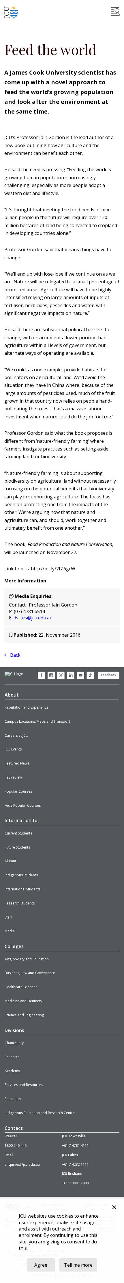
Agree (40, 1265)
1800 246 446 (16, 1145)
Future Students (17, 847)
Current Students (18, 833)
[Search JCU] (115, 11)
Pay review (13, 777)
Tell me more (78, 1265)
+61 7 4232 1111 (75, 1164)
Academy (12, 1070)
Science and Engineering (24, 1015)
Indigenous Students (21, 875)
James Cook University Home (11, 12)
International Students (22, 889)
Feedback (109, 674)
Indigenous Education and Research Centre (40, 1112)
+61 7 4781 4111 (75, 1145)
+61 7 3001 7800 (75, 1183)
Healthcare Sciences (21, 986)
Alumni (10, 861)
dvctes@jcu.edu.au (33, 618)
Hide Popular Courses (23, 805)
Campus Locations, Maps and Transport (37, 721)
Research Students (20, 903)
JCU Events (13, 749)
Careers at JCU (16, 735)
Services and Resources (24, 1084)
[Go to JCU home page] (14, 674)
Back (14, 655)
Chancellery (14, 1042)
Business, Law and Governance (30, 972)
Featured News (17, 763)
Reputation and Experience (26, 707)
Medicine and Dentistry (23, 1001)
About (12, 695)
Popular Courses (18, 791)
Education (13, 1098)
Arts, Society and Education (27, 959)
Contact (14, 1128)
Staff (8, 917)
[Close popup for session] (114, 1208)
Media (10, 931)
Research (12, 1056)
